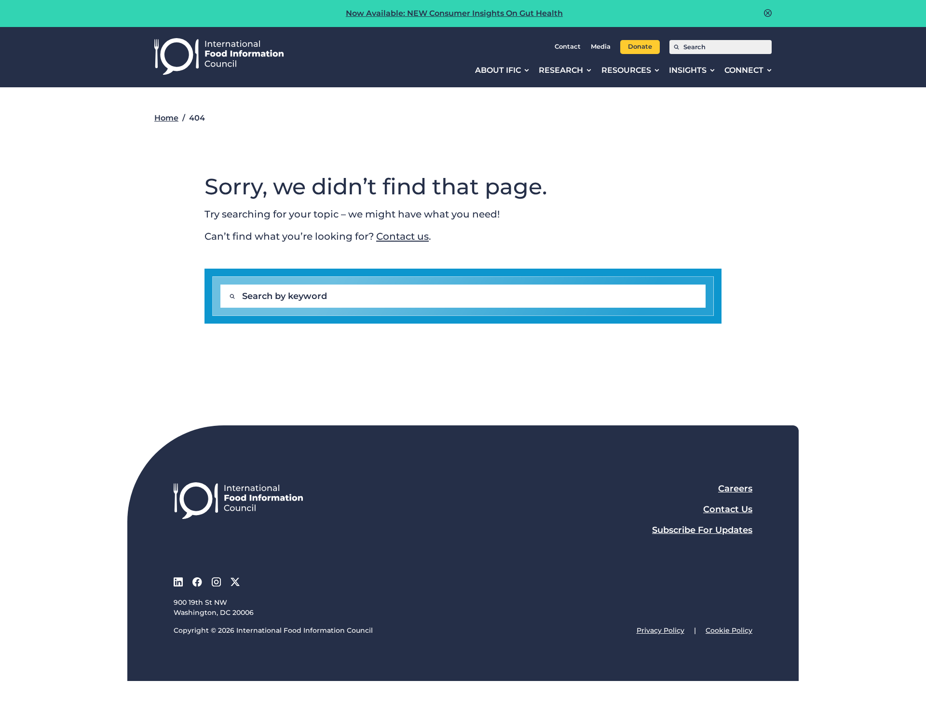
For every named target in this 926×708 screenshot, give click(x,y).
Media (601, 46)
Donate (640, 46)
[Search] (676, 47)
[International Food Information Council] (219, 57)
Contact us (402, 236)
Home (166, 118)
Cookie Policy (729, 630)
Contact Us (727, 509)
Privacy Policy (660, 630)
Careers (735, 488)
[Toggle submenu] (526, 70)
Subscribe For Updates (702, 530)
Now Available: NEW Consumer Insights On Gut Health (454, 13)
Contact (568, 46)
